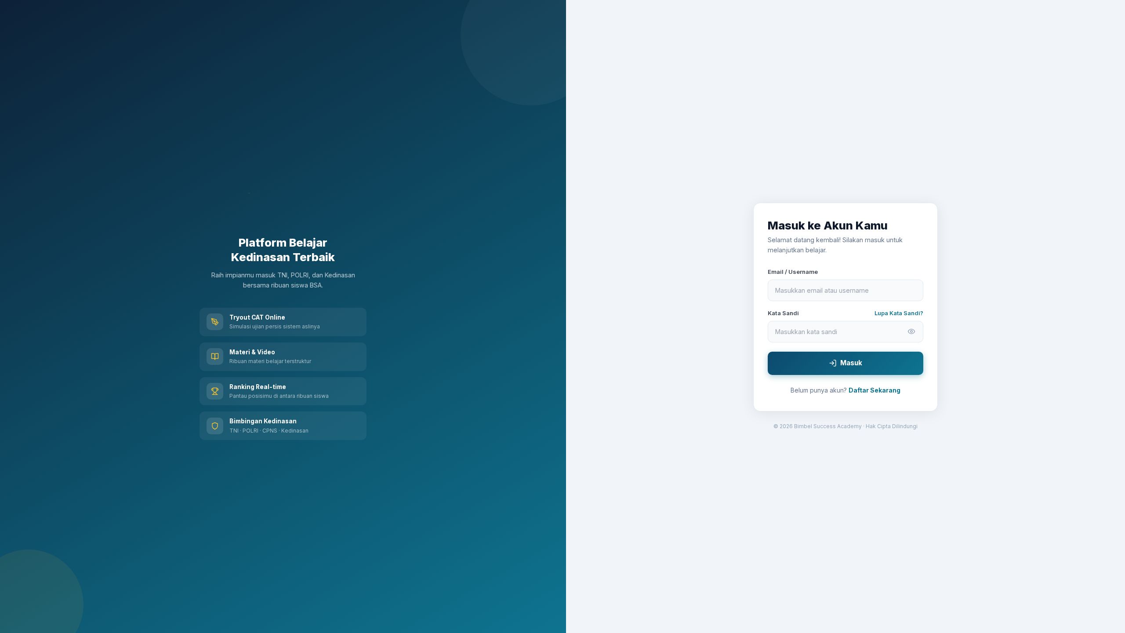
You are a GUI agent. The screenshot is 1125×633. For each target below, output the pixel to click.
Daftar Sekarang (874, 390)
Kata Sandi (783, 312)
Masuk (851, 363)
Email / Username (793, 271)
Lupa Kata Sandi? (899, 313)
